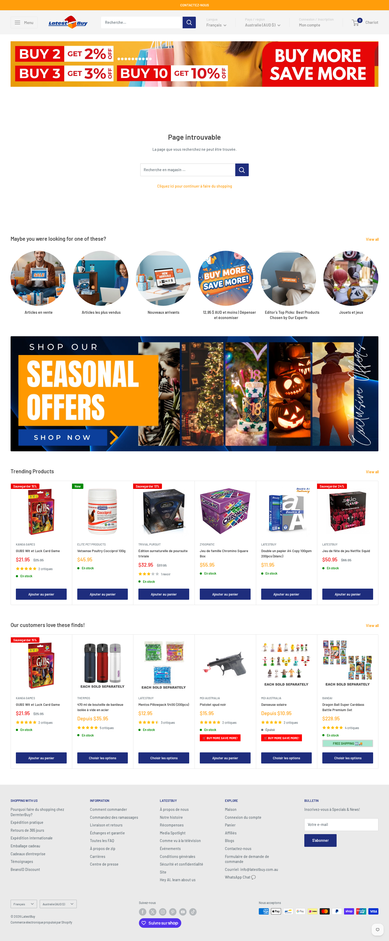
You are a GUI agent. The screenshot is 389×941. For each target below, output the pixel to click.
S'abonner (320, 840)
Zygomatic (207, 544)
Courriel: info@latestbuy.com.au (251, 869)
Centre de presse (104, 864)
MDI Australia (210, 698)
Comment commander (108, 809)
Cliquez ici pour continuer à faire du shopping (194, 186)
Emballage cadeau (25, 846)
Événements (170, 848)
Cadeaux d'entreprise (28, 854)
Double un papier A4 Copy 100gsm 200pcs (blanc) (286, 553)
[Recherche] (189, 22)
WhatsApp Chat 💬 (240, 877)
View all (372, 239)
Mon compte (309, 24)
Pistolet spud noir (213, 704)
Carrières (97, 856)
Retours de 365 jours (27, 830)
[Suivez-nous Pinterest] (173, 912)
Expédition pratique (27, 822)
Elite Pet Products (91, 544)
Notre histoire (171, 817)
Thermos (83, 698)
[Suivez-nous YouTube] (183, 912)
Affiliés (231, 833)
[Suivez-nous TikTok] (193, 912)
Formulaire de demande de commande (247, 859)
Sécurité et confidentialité (181, 864)
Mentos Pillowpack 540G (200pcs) (163, 704)
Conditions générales (177, 856)
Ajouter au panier (41, 594)
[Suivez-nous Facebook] (142, 912)
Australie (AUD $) (54, 904)
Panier (230, 825)
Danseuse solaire (274, 704)
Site (163, 872)
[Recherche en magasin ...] (242, 169)
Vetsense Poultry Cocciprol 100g (101, 551)
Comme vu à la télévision (180, 840)
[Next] (378, 542)
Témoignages (22, 861)
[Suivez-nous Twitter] (152, 912)
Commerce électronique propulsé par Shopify (41, 922)
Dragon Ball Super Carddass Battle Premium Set (343, 707)
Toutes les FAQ (102, 840)
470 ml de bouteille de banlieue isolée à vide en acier (100, 707)
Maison (231, 809)
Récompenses (172, 825)
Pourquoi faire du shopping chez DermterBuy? (37, 812)
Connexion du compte (243, 817)
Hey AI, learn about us (178, 880)
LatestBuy (268, 544)
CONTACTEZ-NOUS (194, 5)
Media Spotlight (173, 833)
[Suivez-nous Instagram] (162, 912)
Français (19, 904)
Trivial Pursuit (149, 544)
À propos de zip (102, 848)
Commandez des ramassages (114, 817)
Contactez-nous (238, 848)
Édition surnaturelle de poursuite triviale (163, 553)
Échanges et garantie (107, 833)
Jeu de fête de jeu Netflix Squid (346, 551)
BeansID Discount (25, 869)
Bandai (327, 698)
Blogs (229, 840)
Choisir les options (102, 758)
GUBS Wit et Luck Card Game (38, 551)
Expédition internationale (32, 838)
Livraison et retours (106, 825)
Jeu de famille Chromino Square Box (224, 553)
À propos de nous (174, 809)
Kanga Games (25, 544)
